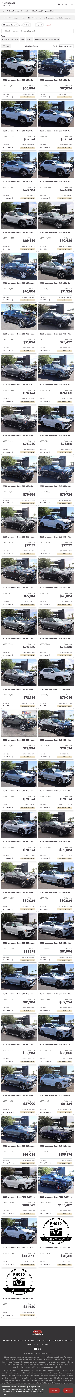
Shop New (7, 1341)
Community (58, 1341)
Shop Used (18, 1341)
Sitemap (44, 1344)
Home (4, 11)
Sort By (55, 46)
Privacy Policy (33, 1344)
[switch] (72, 4)
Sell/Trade (36, 1341)
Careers (68, 1341)
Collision (47, 1341)
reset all (48, 25)
